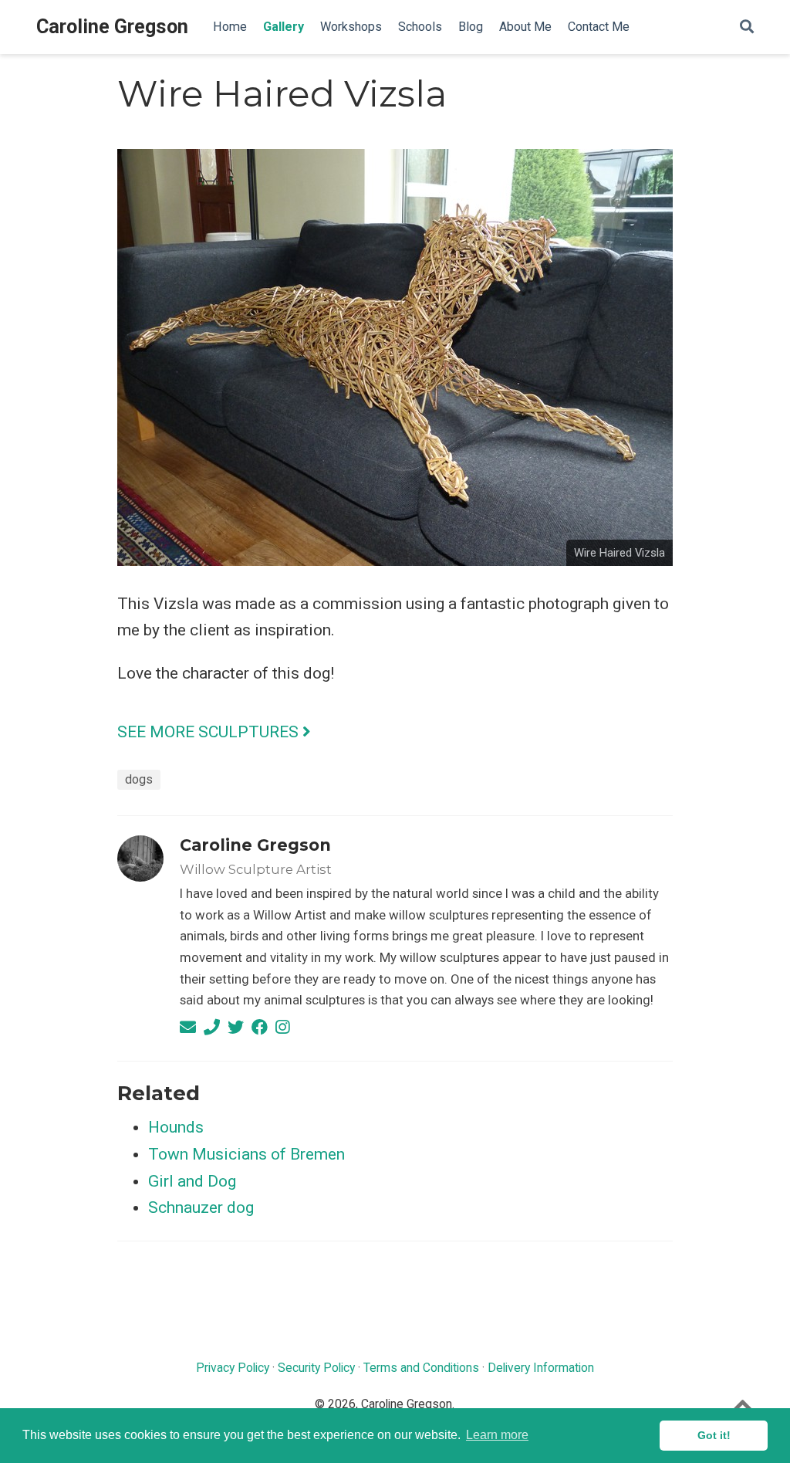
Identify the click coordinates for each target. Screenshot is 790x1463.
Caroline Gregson (112, 26)
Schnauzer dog (201, 1207)
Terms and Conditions (421, 1367)
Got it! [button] (714, 1435)
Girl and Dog (192, 1181)
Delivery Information (541, 1367)
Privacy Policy (232, 1367)
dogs (139, 779)
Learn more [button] (497, 1434)
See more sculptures (209, 732)
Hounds (176, 1127)
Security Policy (316, 1367)
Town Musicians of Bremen (246, 1154)
